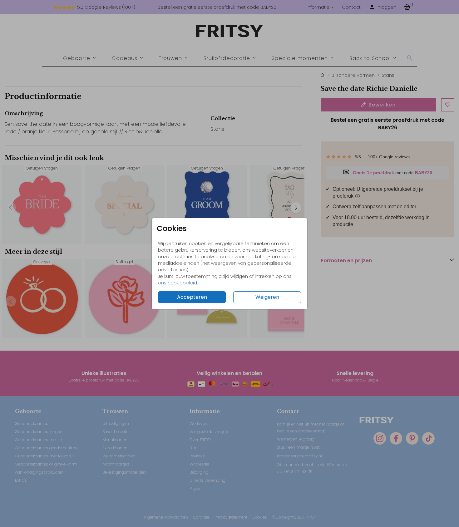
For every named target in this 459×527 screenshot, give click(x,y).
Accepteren (192, 297)
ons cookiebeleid (177, 283)
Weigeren (267, 297)
